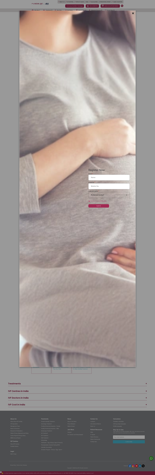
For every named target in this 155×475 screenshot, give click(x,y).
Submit (98, 206)
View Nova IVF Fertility (98, 201)
